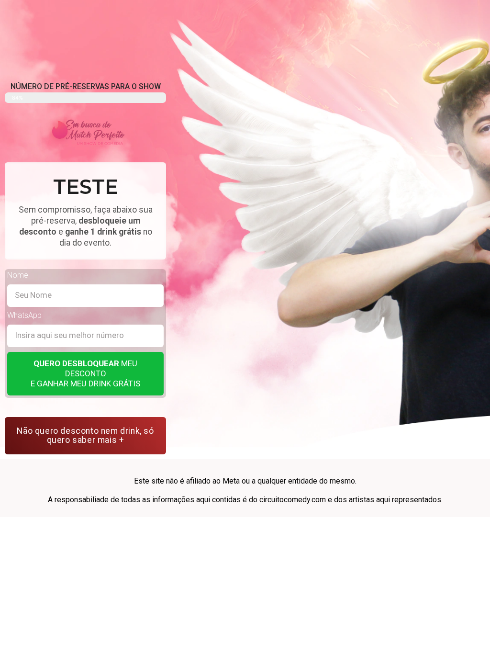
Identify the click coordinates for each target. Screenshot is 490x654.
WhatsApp (24, 316)
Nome (17, 275)
